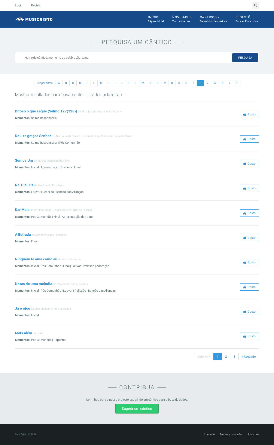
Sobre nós (253, 434)
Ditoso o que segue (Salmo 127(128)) (46, 111)
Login (18, 5)
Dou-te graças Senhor (33, 136)
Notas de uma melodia (33, 284)
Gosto (251, 114)
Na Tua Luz (24, 185)
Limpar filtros (45, 83)
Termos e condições (231, 434)
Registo (36, 5)
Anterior (203, 356)
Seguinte (249, 356)
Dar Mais (22, 210)
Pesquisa (245, 57)
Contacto (209, 434)
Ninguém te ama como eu (36, 259)
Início (156, 19)
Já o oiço (22, 308)
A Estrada (23, 234)
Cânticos (213, 19)
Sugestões (246, 19)
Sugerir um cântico (137, 408)
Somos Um (24, 160)
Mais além (23, 333)
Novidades (181, 19)
